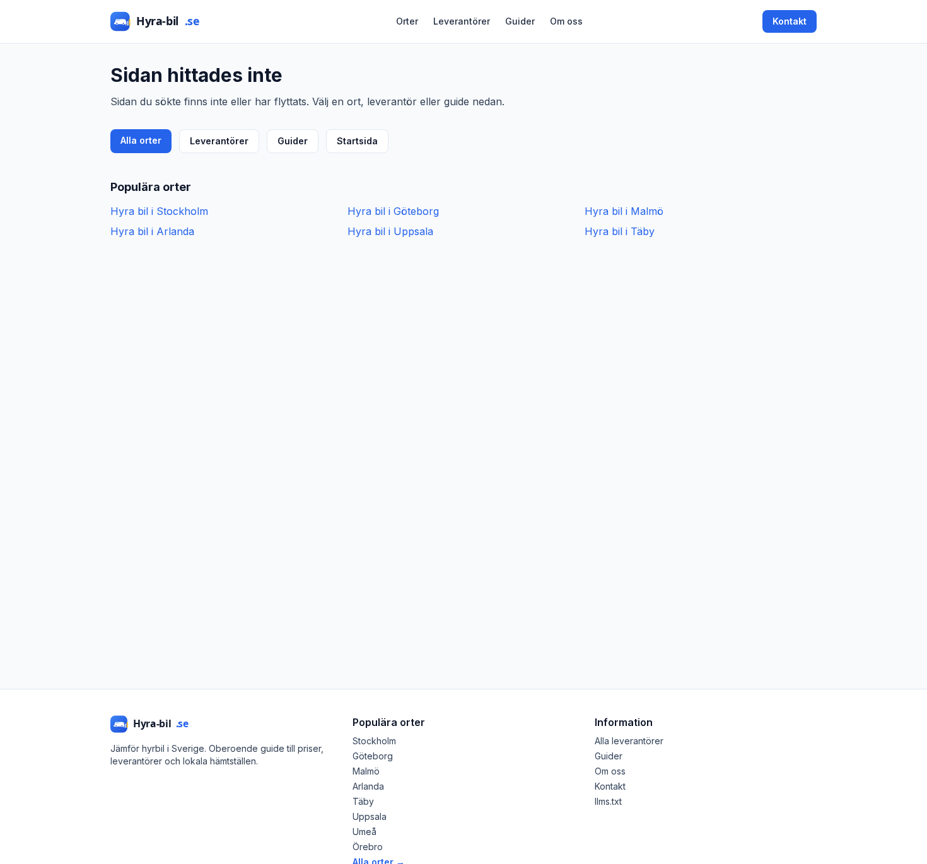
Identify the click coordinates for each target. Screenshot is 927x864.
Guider (520, 21)
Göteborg (373, 756)
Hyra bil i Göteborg (393, 211)
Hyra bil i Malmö (624, 211)
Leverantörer (461, 21)
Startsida (357, 140)
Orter (407, 21)
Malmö (366, 771)
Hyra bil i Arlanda (152, 231)
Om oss (566, 21)
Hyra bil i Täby (620, 231)
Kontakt (789, 21)
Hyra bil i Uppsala (390, 231)
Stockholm (374, 740)
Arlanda (368, 786)
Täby (363, 801)
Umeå (364, 831)
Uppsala (370, 816)
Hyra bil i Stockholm (159, 211)
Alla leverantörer (629, 740)
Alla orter (140, 140)
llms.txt (608, 801)
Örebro (368, 846)
